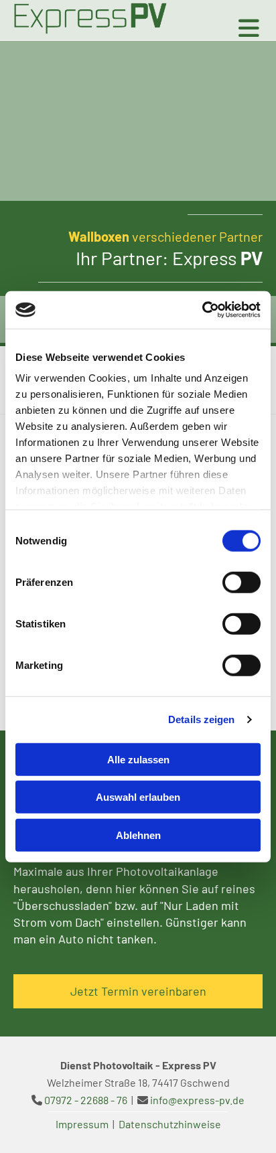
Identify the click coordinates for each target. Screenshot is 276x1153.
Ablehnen (138, 834)
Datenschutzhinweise (170, 1124)
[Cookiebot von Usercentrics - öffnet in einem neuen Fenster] (202, 310)
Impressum (82, 1124)
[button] (138, 991)
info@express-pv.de (197, 1099)
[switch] (241, 582)
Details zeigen (201, 719)
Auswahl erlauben (138, 797)
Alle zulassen (138, 759)
